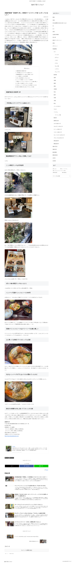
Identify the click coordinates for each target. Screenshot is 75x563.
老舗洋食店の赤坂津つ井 (21, 70)
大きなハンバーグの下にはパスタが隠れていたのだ (27, 85)
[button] (70, 176)
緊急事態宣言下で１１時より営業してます (25, 74)
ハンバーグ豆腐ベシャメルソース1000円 (25, 79)
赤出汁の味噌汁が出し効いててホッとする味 (25, 86)
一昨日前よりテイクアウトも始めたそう (24, 72)
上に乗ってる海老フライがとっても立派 (24, 83)
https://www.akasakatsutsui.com (12, 436)
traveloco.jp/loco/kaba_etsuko (17, 452)
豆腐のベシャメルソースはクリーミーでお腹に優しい (27, 81)
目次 (25, 68)
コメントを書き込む (26, 550)
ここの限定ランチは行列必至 (22, 76)
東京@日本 (12, 457)
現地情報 (7, 457)
